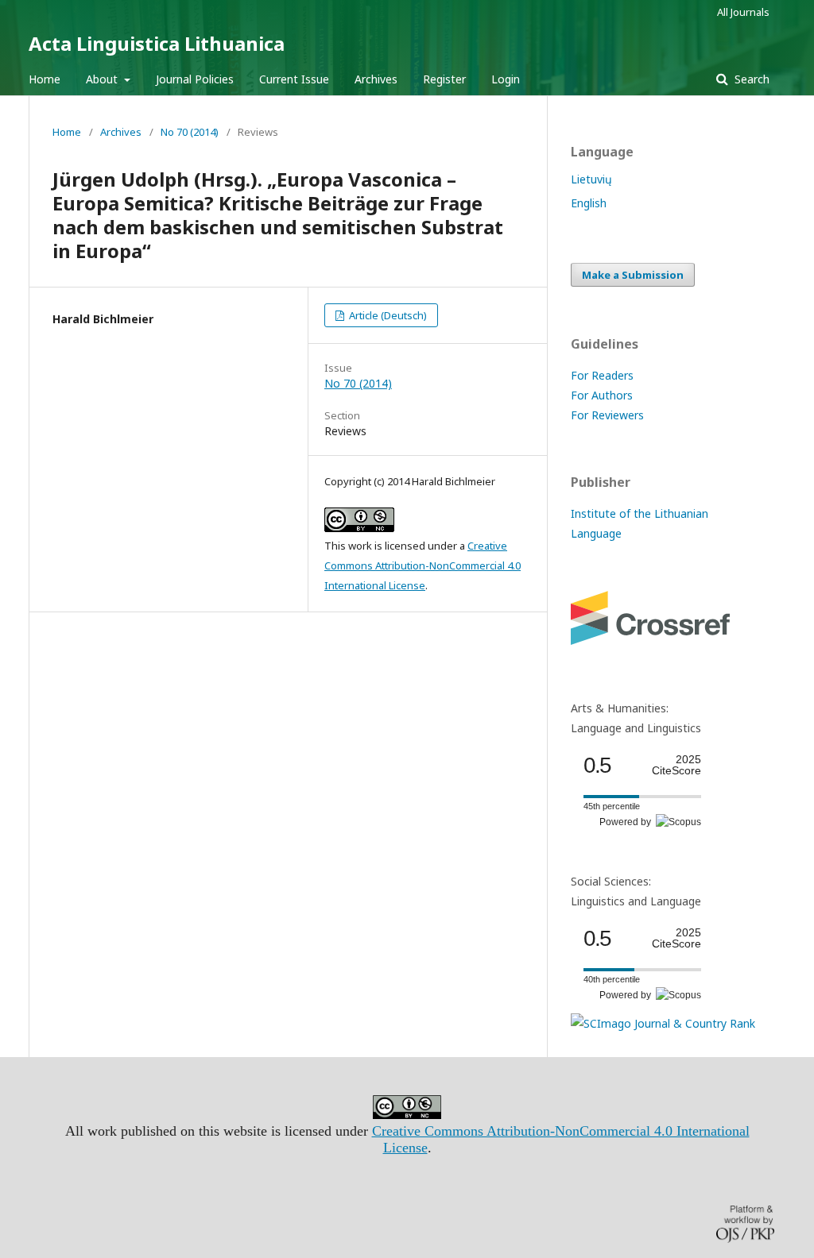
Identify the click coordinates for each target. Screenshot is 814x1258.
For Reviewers (607, 415)
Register (444, 79)
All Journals (743, 12)
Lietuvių (591, 179)
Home (44, 79)
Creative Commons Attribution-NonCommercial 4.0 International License (422, 565)
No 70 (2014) (190, 132)
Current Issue (294, 79)
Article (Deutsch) (387, 315)
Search (750, 79)
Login (505, 79)
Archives (376, 79)
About (103, 79)
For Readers (602, 375)
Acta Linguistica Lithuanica (157, 43)
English (589, 202)
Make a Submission (633, 275)
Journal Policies (195, 79)
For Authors (602, 395)
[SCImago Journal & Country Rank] (663, 1023)
